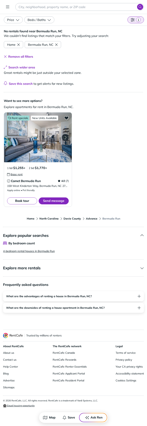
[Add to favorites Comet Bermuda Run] (66, 117)
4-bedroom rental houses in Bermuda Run (29, 251)
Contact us (9, 359)
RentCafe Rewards (64, 359)
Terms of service (126, 352)
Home (11, 45)
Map (52, 417)
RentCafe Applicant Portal (69, 373)
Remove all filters (20, 56)
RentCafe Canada (64, 352)
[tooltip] (15, 174)
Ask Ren (97, 417)
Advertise (9, 380)
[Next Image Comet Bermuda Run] (65, 137)
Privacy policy (124, 359)
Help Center (10, 366)
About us (8, 352)
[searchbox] (79, 7)
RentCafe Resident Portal (68, 380)
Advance (91, 218)
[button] (38, 137)
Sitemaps (9, 387)
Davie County (72, 218)
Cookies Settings (126, 380)
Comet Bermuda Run (26, 181)
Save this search (21, 84)
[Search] (140, 7)
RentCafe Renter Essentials (70, 366)
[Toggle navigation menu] (7, 7)
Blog (6, 373)
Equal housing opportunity (21, 405)
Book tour (22, 201)
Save (71, 417)
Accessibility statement (130, 373)
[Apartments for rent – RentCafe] (13, 335)
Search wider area (21, 67)
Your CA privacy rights (129, 366)
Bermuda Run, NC (40, 45)
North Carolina (49, 218)
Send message (53, 201)
